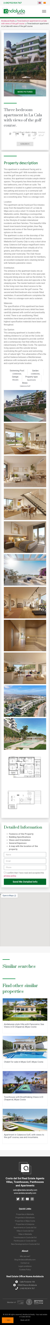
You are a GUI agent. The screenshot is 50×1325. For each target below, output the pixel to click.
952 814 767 (13, 2)
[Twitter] (18, 1199)
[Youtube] (27, 1199)
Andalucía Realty (8, 21)
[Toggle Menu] (44, 11)
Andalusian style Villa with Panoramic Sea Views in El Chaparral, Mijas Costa (24, 1025)
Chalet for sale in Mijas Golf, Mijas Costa (23, 1062)
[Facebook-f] (22, 1199)
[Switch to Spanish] (44, 2)
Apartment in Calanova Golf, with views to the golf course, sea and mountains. (24, 1135)
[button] (7, 1320)
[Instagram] (32, 1199)
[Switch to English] (39, 2)
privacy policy (10, 876)
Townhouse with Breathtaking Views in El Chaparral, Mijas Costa (23, 1098)
